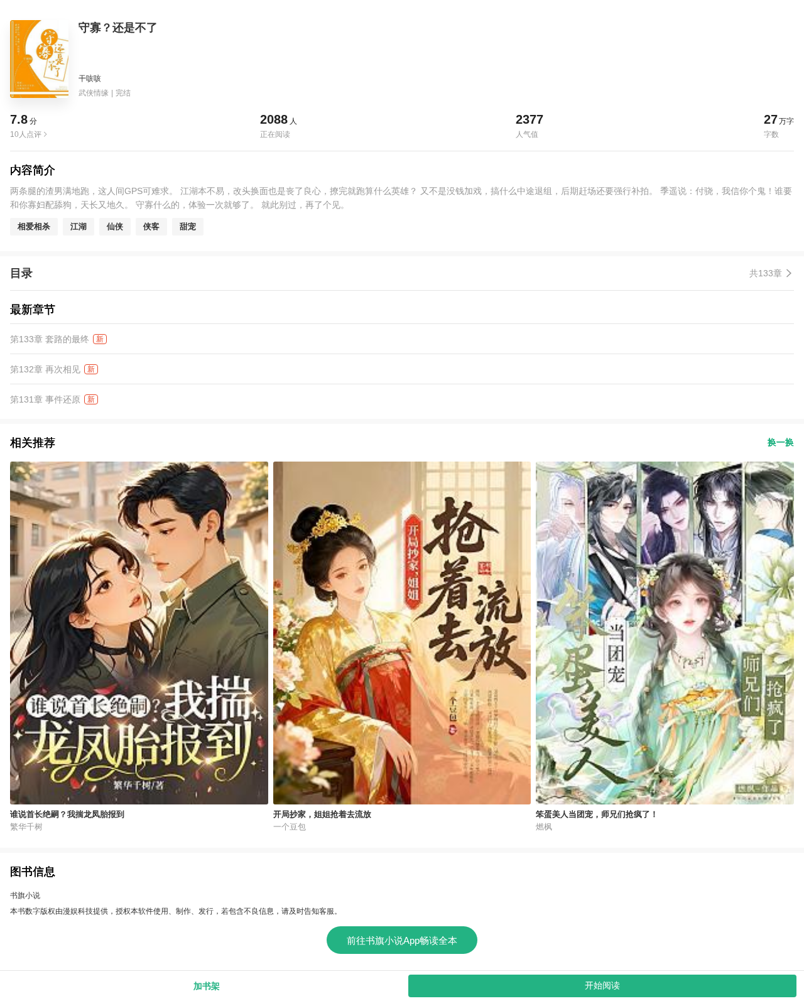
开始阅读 (602, 985)
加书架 (206, 986)
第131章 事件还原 (45, 399)
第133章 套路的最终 (49, 339)
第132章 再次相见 (45, 369)
